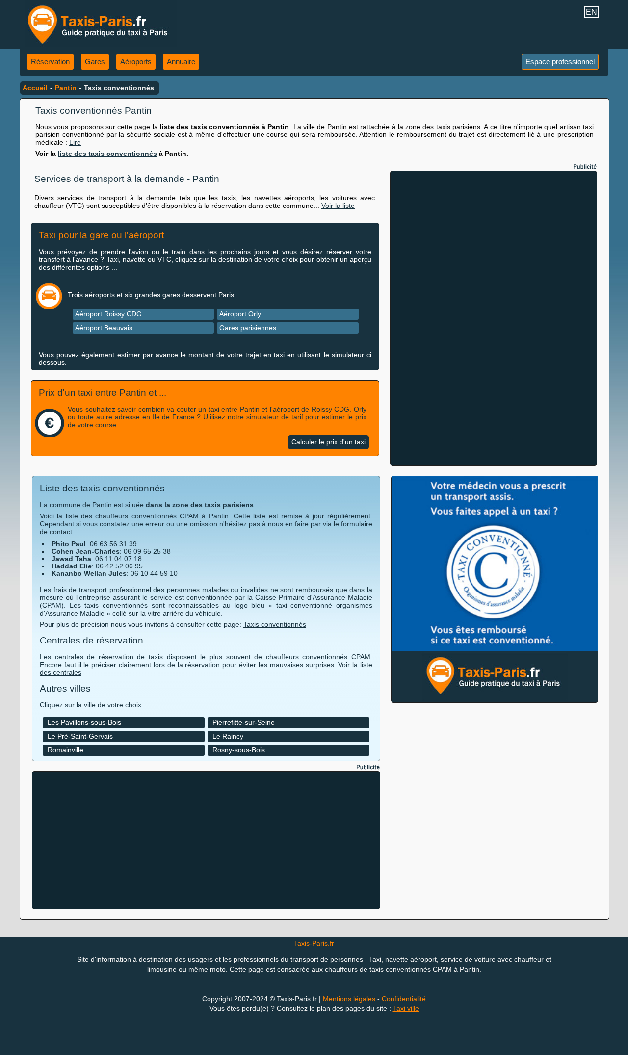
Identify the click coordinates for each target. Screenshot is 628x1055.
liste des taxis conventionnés (107, 153)
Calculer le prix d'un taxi (328, 442)
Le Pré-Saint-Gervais (80, 736)
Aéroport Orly (240, 314)
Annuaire (181, 61)
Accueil (35, 88)
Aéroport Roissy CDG (108, 314)
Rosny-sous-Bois (238, 750)
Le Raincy (227, 736)
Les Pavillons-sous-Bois (84, 722)
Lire (75, 142)
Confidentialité (404, 999)
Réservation (50, 61)
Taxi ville (406, 1008)
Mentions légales (349, 999)
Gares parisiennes (247, 328)
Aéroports (136, 61)
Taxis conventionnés (274, 624)
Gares (95, 61)
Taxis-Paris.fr (314, 943)
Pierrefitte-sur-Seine (243, 722)
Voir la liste (338, 205)
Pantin (66, 88)
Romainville (65, 750)
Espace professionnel (560, 61)
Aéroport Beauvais (103, 328)
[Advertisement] (493, 318)
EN (591, 12)
